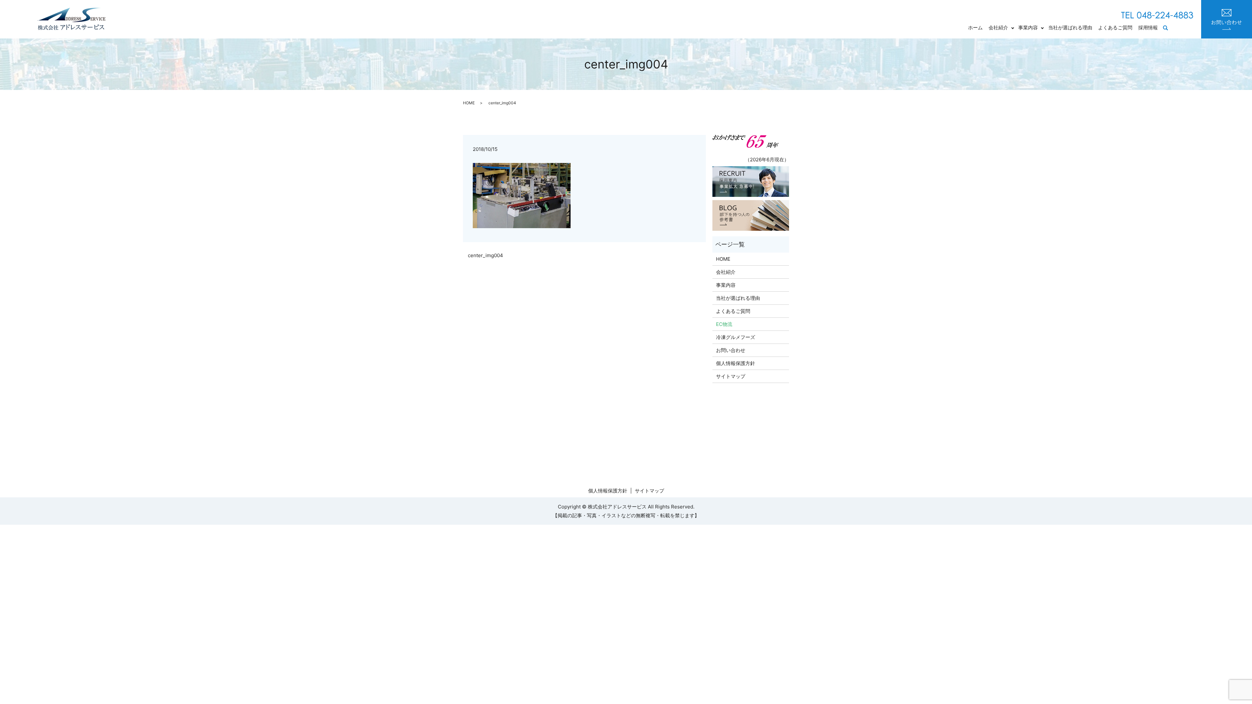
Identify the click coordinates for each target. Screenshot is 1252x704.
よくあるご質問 (1115, 27)
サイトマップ (730, 376)
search (1169, 28)
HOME (469, 102)
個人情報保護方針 (735, 363)
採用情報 (1148, 27)
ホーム (975, 27)
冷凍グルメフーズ (735, 337)
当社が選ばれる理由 (1070, 27)
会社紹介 (998, 27)
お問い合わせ (730, 350)
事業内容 (1028, 27)
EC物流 (724, 324)
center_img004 (485, 255)
